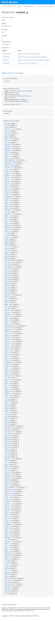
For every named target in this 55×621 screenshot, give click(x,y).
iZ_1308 (7, 233)
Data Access (20, 6)
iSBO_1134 (8, 216)
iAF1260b (8, 250)
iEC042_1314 (9, 146)
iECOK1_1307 (9, 183)
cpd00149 (17, 94)
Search (50, 6)
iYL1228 (7, 235)
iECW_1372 (8, 200)
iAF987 (7, 239)
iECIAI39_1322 (9, 173)
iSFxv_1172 (8, 222)
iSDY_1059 (8, 218)
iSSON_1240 (9, 223)
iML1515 (7, 252)
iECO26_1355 (9, 181)
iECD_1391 (8, 156)
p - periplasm (6, 44)
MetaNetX (12, 104)
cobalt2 (7, 81)
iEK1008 (7, 256)
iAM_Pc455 (8, 279)
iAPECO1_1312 (10, 129)
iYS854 (7, 258)
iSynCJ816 (8, 272)
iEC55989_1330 (10, 148)
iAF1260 (7, 125)
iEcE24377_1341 (10, 164)
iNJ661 (7, 137)
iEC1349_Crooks (10, 262)
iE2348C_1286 (9, 144)
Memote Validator (28, 6)
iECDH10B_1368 (10, 162)
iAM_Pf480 (8, 274)
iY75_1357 (8, 247)
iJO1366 (7, 123)
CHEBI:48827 (20, 91)
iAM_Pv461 (8, 275)
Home (4, 6)
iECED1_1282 (9, 166)
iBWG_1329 (8, 139)
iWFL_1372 (8, 231)
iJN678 (7, 241)
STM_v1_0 (8, 237)
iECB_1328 (8, 152)
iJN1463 (7, 285)
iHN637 (7, 245)
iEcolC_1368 (9, 185)
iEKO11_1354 (9, 202)
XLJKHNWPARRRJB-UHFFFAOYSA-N (21, 96)
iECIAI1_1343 (9, 171)
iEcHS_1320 (9, 169)
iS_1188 (7, 212)
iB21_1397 (8, 141)
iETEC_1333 (9, 204)
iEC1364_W (8, 264)
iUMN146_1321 (10, 225)
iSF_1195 (8, 133)
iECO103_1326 (10, 177)
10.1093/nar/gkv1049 (29, 610)
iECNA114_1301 (10, 175)
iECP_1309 (8, 187)
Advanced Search (11, 6)
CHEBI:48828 (28, 91)
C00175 (17, 92)
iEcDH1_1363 (9, 158)
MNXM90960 (23, 99)
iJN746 (7, 135)
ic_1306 (7, 142)
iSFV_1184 (8, 220)
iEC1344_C (8, 270)
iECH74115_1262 (10, 168)
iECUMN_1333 (6, 26)
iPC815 (7, 131)
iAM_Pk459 (8, 281)
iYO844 (7, 248)
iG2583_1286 (9, 206)
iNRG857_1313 (10, 210)
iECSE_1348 (9, 193)
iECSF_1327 (9, 195)
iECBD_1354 (9, 154)
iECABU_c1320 (10, 150)
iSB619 (7, 127)
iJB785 (7, 254)
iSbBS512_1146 (10, 214)
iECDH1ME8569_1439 (12, 160)
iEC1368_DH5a (10, 268)
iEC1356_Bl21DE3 (11, 260)
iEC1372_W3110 (10, 266)
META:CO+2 (12, 98)
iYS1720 (7, 287)
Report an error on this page (13, 73)
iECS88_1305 (9, 189)
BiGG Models (10, 2)
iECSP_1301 (9, 198)
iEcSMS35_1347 (10, 196)
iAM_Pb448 (8, 277)
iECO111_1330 (10, 179)
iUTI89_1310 (9, 229)
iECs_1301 (8, 191)
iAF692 (7, 243)
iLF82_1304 (8, 208)
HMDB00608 (24, 101)
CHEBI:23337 (12, 91)
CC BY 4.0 (19, 104)
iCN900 (7, 283)
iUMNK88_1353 (10, 227)
